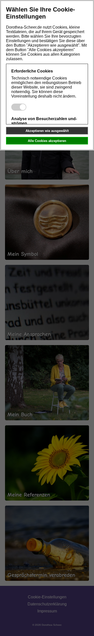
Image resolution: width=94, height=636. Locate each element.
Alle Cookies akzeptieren (47, 141)
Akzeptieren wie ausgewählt (47, 131)
